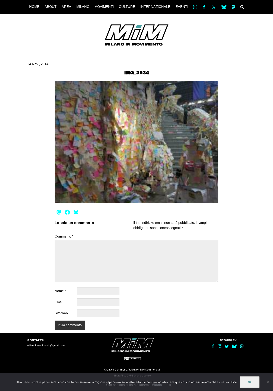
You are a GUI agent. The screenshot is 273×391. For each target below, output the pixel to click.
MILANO (82, 7)
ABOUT (51, 7)
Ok (250, 382)
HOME (34, 7)
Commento (64, 236)
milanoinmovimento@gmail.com (46, 345)
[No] (268, 382)
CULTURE (127, 7)
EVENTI (182, 7)
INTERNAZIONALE (155, 7)
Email (60, 302)
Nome (60, 291)
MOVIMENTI (104, 7)
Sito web (61, 313)
